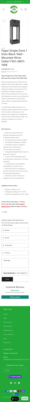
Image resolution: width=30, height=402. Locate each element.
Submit (7, 279)
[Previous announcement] (3, 2)
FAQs (5, 318)
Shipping (3, 71)
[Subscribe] (25, 370)
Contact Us (6, 342)
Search (5, 314)
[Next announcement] (27, 2)
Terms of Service (8, 334)
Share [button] (5, 212)
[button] (4, 9)
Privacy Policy (7, 322)
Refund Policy (7, 326)
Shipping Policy (8, 330)
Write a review (15, 297)
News (5, 338)
